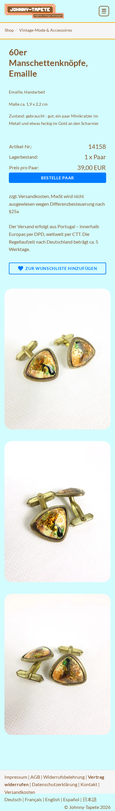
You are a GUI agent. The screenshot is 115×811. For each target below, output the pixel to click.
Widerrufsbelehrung (64, 777)
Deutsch (13, 799)
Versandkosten (33, 196)
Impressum (15, 777)
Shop (9, 30)
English (52, 799)
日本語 (90, 799)
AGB (35, 777)
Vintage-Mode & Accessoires (45, 30)
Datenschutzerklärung (54, 784)
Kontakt (88, 784)
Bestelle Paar (57, 177)
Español (71, 799)
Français (33, 799)
